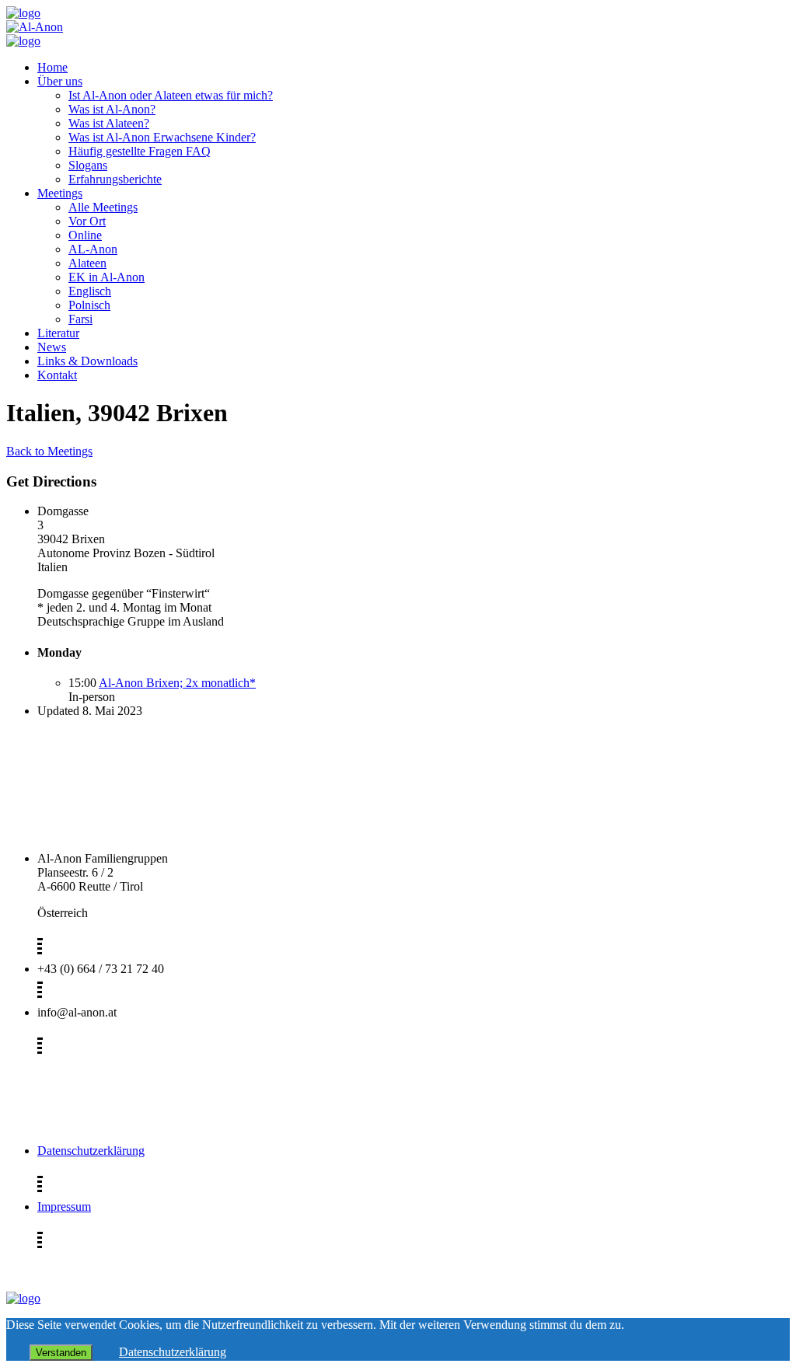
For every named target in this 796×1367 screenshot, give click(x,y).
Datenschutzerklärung (91, 1150)
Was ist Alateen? (108, 123)
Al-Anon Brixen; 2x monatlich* (177, 682)
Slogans (87, 165)
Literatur (58, 333)
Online (85, 235)
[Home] (23, 12)
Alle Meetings (103, 207)
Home (52, 67)
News (51, 347)
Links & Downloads (87, 361)
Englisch (89, 291)
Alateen (87, 263)
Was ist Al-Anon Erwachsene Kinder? (162, 137)
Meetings (59, 193)
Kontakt (57, 375)
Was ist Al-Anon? (111, 109)
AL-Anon (92, 249)
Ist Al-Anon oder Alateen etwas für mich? (170, 95)
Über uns (59, 81)
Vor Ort (87, 221)
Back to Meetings (49, 451)
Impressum (64, 1206)
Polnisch (89, 305)
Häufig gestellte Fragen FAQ (139, 151)
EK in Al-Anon (106, 277)
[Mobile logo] (23, 1298)
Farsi (80, 319)
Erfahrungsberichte (115, 179)
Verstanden (61, 1352)
